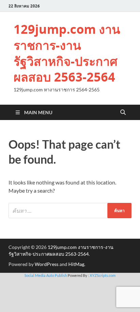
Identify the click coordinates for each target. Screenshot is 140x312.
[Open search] (123, 112)
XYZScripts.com (103, 275)
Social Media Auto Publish (45, 275)
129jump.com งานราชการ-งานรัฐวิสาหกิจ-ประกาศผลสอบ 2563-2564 (67, 53)
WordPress (46, 264)
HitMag (76, 264)
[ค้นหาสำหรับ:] (70, 210)
